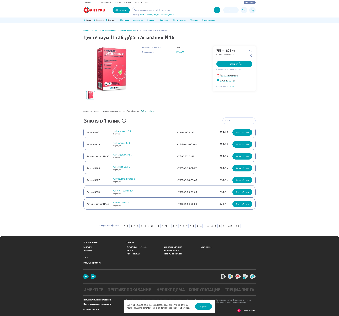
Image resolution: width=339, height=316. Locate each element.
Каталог (95, 30)
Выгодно (127, 3)
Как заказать (106, 3)
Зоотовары (138, 20)
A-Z (230, 226)
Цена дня (151, 20)
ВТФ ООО (180, 52)
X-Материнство (179, 20)
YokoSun (194, 20)
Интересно (149, 3)
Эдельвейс (250, 3)
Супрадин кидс (208, 20)
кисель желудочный (167, 15)
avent (142, 15)
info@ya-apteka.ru (147, 111)
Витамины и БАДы (108, 30)
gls (158, 15)
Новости (138, 3)
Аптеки (118, 3)
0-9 (237, 226)
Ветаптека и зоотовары (136, 247)
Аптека (129, 250)
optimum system (150, 15)
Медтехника (206, 247)
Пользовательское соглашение (97, 300)
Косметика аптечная (173, 247)
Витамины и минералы (127, 30)
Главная (86, 30)
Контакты (87, 247)
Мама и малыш (133, 254)
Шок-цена (164, 20)
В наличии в (225, 87)
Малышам (124, 20)
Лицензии (87, 250)
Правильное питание (173, 254)
